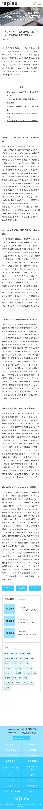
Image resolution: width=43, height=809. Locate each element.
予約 (14, 678)
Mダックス (14, 653)
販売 (25, 678)
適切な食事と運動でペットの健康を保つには (22, 115)
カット (22, 663)
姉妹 (26, 658)
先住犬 (22, 653)
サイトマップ (32, 791)
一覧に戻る (21, 588)
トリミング (8, 668)
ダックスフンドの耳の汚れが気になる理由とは (22, 94)
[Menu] (39, 3)
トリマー (14, 663)
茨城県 (19, 673)
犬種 (34, 673)
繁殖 (20, 678)
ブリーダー (27, 673)
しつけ (25, 683)
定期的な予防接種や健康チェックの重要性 (22, 108)
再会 (21, 658)
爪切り (7, 663)
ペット (7, 687)
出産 (6, 653)
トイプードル (28, 668)
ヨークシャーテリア (11, 658)
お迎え (18, 683)
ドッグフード (9, 683)
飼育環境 (8, 678)
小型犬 (31, 683)
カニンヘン (18, 668)
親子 (32, 658)
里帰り (28, 653)
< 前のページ (8, 588)
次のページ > (35, 588)
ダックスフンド (10, 673)
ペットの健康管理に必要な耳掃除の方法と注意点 (22, 101)
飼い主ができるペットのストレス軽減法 (22, 120)
